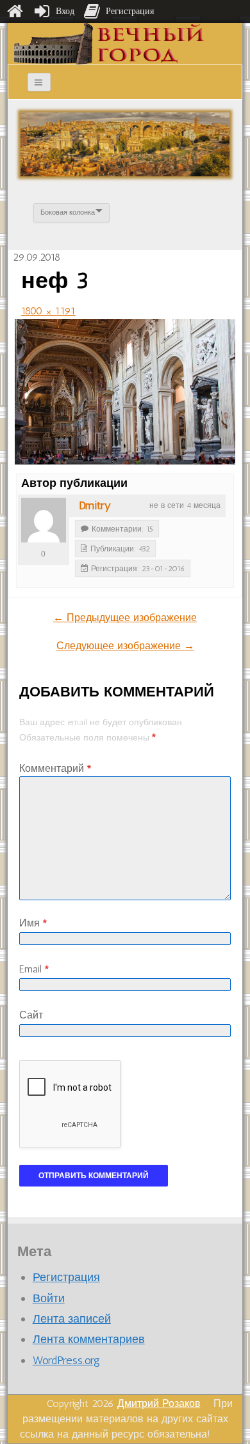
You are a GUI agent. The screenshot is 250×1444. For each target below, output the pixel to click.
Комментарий (55, 768)
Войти (49, 1298)
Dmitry (95, 505)
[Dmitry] (43, 520)
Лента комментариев (89, 1339)
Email (34, 969)
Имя (33, 923)
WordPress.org (66, 1360)
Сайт (31, 1015)
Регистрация (66, 1277)
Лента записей (72, 1319)
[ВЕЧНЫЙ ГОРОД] (109, 43)
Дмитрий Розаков (159, 1403)
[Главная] (14, 11)
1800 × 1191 (48, 311)
